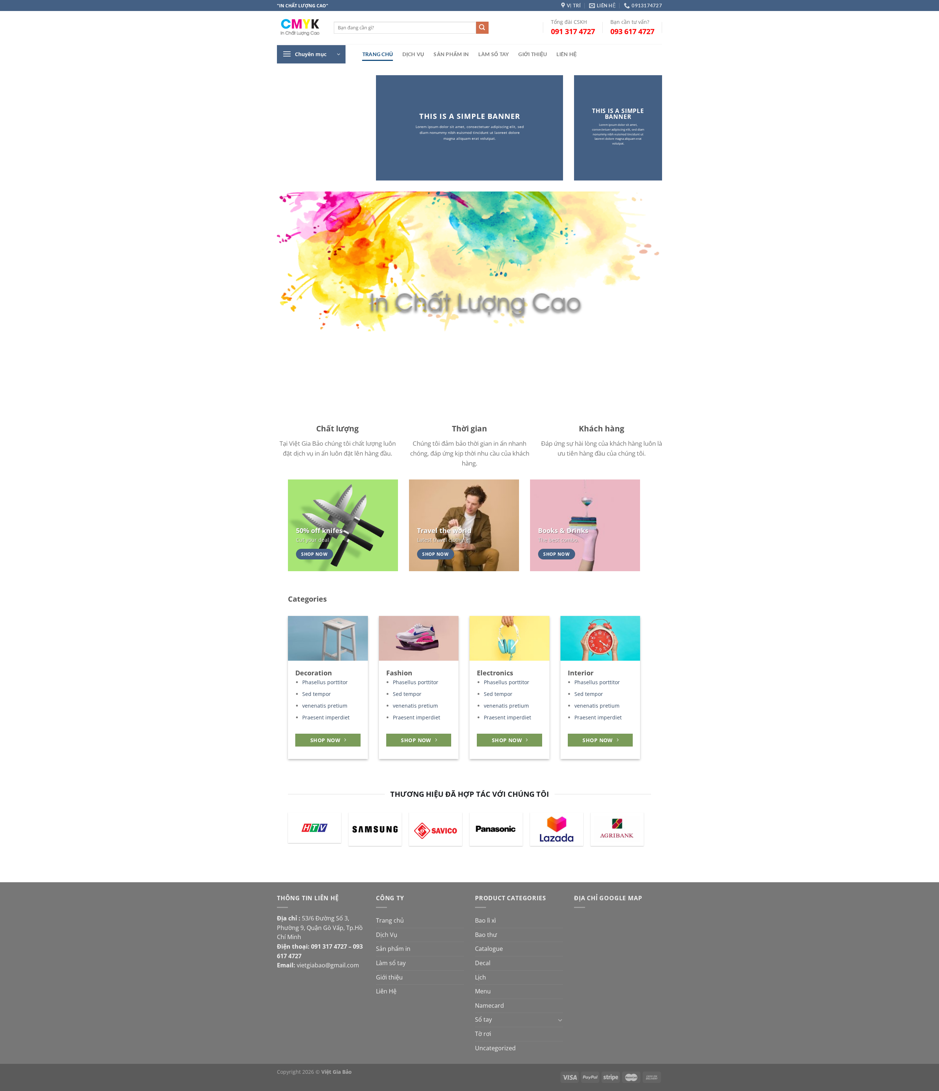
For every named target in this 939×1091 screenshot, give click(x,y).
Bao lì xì (485, 920)
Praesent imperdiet (326, 717)
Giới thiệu (532, 54)
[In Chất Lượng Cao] (300, 27)
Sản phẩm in (451, 54)
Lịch (480, 977)
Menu (483, 991)
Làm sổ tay (493, 54)
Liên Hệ (566, 54)
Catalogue (489, 949)
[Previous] (293, 262)
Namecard (489, 1005)
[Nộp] (482, 28)
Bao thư (486, 935)
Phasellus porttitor (325, 682)
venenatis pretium (324, 706)
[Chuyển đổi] (560, 1019)
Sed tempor (316, 694)
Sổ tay (483, 1019)
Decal (482, 963)
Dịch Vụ (413, 54)
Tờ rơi (483, 1034)
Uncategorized (495, 1048)
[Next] (643, 262)
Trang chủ (377, 54)
